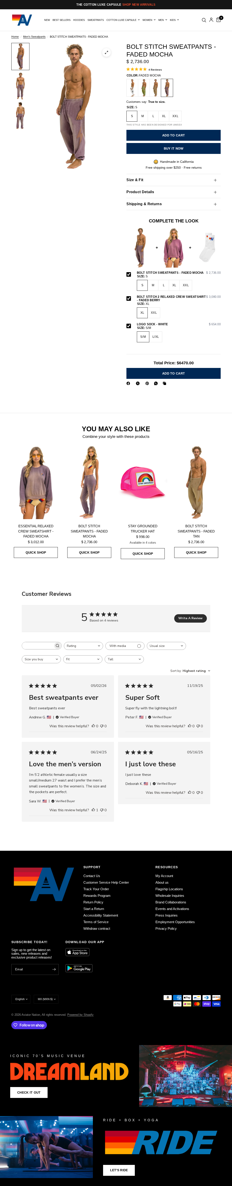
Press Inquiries (166, 915)
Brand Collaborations (170, 902)
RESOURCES (166, 867)
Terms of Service (96, 922)
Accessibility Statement (100, 915)
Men (161, 20)
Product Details (140, 192)
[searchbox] (37, 645)
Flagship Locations (169, 889)
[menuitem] (47, 20)
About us (162, 882)
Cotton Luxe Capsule (121, 20)
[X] (138, 383)
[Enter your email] (54, 969)
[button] (29, 1092)
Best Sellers (61, 20)
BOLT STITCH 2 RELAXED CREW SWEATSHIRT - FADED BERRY (179, 298)
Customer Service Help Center (106, 882)
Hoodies (79, 20)
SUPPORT (92, 867)
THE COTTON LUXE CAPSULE (115, 4)
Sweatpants (95, 20)
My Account (164, 876)
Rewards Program (97, 896)
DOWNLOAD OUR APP (84, 942)
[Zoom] (106, 52)
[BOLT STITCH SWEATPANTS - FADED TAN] (155, 88)
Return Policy (93, 902)
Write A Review (190, 618)
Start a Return (93, 909)
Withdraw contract (96, 928)
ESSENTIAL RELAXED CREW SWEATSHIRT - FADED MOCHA (35, 531)
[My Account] (211, 20)
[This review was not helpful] (101, 726)
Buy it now (174, 148)
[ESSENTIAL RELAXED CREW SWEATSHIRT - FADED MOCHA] (35, 482)
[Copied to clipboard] (165, 383)
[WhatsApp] (157, 383)
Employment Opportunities (175, 922)
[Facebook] (129, 383)
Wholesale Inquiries (169, 896)
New (47, 20)
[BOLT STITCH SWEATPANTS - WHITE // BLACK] (132, 88)
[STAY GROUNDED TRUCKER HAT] (142, 482)
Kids (173, 20)
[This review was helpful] (93, 726)
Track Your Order (96, 889)
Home (15, 36)
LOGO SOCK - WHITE (179, 324)
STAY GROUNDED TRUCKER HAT (142, 528)
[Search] (204, 20)
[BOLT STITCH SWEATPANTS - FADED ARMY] (144, 88)
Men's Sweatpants (34, 36)
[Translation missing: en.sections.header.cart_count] (218, 20)
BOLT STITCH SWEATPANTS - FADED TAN (196, 531)
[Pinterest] (148, 383)
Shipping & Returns (144, 204)
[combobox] (83, 646)
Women (147, 20)
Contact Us (91, 876)
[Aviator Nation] (116, 1076)
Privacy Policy (166, 928)
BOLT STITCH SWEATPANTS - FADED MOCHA (179, 272)
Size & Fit (134, 180)
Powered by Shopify (80, 1014)
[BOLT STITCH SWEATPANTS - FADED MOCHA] (167, 88)
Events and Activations (172, 909)
